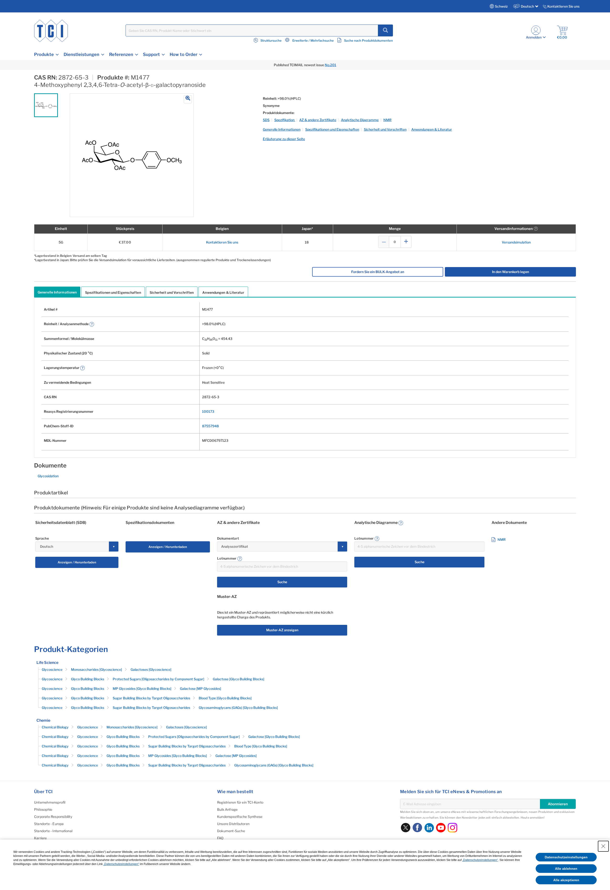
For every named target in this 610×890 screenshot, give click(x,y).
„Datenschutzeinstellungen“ (480, 860)
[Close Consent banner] (603, 846)
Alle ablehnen (566, 868)
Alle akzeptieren (566, 880)
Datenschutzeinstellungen (566, 857)
